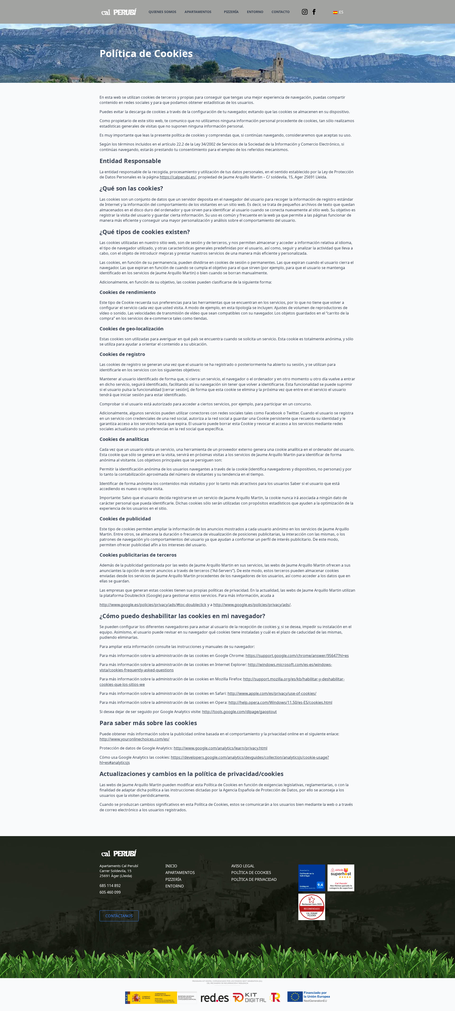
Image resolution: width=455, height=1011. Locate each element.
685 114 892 (110, 885)
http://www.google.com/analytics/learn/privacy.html (220, 748)
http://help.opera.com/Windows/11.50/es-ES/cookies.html (280, 702)
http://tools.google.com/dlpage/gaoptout (239, 711)
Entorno (255, 11)
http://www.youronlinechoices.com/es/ (134, 739)
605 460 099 (110, 892)
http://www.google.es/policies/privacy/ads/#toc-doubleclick (153, 604)
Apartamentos (198, 11)
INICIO (171, 866)
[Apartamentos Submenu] (214, 12)
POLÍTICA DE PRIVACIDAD (254, 879)
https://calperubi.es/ (178, 177)
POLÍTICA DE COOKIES (251, 872)
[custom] (314, 12)
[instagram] (305, 12)
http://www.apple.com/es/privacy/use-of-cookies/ (272, 693)
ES (340, 12)
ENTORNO (174, 886)
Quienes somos (162, 11)
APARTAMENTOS (180, 872)
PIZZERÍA (231, 11)
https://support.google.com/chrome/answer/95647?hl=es (297, 655)
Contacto (281, 11)
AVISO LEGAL (242, 866)
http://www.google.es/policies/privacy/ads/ (252, 604)
